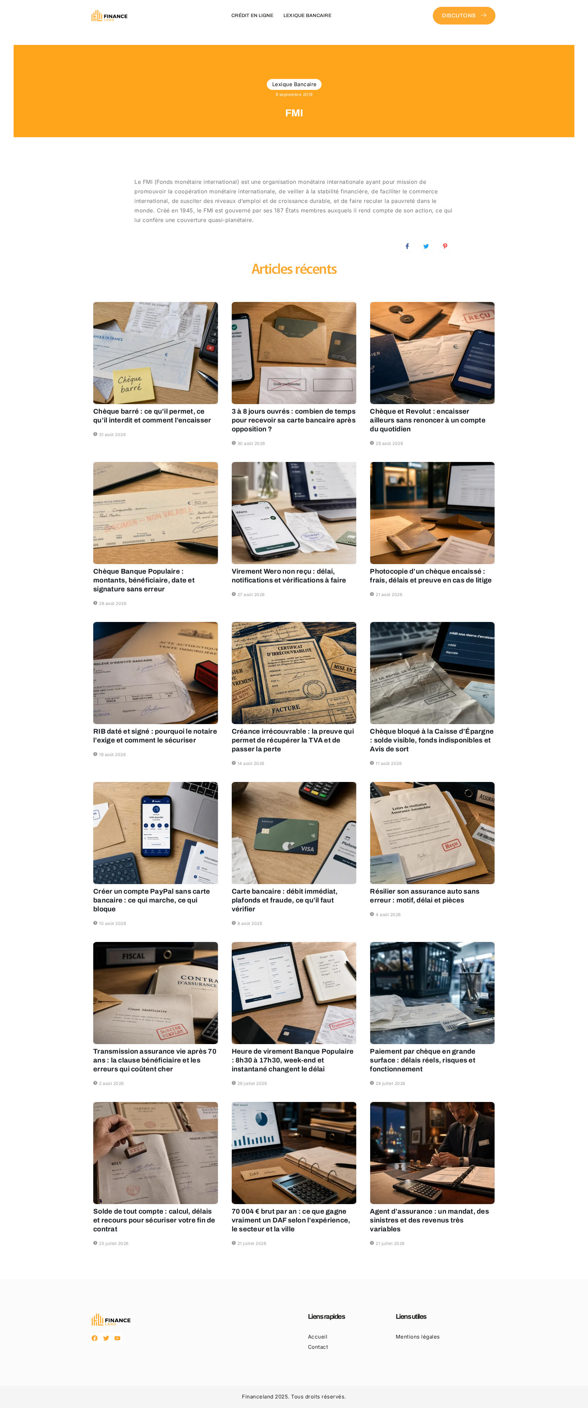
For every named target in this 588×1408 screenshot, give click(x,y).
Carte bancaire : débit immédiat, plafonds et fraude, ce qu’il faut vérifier (285, 900)
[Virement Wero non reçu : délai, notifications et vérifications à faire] (294, 513)
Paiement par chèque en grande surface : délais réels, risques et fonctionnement (422, 1060)
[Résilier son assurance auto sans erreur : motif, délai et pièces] (432, 833)
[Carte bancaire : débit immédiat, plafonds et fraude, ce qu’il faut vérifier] (294, 833)
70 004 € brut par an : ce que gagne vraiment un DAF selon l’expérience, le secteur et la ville (291, 1220)
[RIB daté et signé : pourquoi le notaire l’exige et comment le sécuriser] (155, 673)
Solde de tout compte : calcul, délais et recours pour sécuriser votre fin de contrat (154, 1220)
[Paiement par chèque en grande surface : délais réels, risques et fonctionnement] (432, 993)
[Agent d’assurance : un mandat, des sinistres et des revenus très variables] (432, 1153)
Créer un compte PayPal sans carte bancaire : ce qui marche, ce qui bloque (151, 900)
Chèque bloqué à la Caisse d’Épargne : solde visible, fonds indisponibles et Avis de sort (432, 740)
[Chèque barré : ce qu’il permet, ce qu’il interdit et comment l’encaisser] (155, 353)
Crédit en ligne (252, 15)
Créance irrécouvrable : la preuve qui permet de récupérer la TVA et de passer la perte (293, 740)
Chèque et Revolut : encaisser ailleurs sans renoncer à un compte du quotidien (428, 420)
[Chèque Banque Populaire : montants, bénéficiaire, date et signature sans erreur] (155, 513)
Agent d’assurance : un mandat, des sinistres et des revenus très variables (429, 1220)
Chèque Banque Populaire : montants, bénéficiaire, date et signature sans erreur (144, 580)
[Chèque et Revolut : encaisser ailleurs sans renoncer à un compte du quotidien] (432, 353)
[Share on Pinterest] (445, 246)
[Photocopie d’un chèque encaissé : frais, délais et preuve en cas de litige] (432, 513)
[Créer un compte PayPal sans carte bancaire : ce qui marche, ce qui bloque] (155, 833)
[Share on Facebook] (407, 246)
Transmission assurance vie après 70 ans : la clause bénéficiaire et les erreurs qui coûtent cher (154, 1060)
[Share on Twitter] (426, 246)
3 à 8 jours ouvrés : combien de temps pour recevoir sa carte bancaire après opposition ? (294, 420)
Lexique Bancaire (307, 15)
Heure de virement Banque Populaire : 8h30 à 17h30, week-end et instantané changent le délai (293, 1060)
